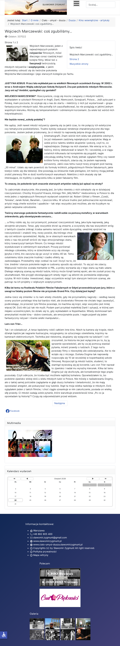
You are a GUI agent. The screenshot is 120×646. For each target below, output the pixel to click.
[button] (13, 411)
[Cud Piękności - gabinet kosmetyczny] (60, 598)
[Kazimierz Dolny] (67, 623)
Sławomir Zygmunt (63, 548)
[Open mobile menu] (76, 3)
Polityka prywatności (44, 551)
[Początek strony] (115, 641)
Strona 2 (74, 59)
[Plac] (52, 634)
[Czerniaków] (37, 623)
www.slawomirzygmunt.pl (47, 541)
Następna (60, 403)
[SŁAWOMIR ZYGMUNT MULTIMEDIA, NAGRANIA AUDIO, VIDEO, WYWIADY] (30, 456)
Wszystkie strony (79, 63)
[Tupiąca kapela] (67, 634)
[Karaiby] (52, 623)
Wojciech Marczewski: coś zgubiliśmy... (91, 54)
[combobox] (100, 4)
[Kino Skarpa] (83, 623)
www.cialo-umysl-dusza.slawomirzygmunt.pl (58, 544)
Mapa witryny (40, 555)
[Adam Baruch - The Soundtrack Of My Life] (60, 576)
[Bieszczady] (37, 634)
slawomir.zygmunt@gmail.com (50, 537)
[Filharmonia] (83, 634)
